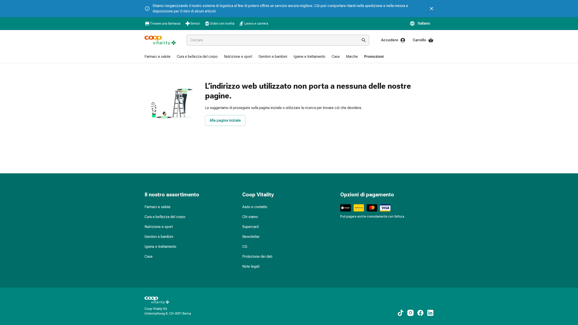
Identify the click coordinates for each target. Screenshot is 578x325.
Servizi (195, 23)
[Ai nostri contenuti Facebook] (420, 313)
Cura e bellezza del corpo (164, 217)
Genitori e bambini (158, 236)
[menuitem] (157, 57)
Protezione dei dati (257, 256)
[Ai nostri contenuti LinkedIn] (430, 313)
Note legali (250, 266)
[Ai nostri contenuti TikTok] (400, 313)
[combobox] (272, 40)
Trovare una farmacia (165, 23)
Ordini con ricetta (222, 23)
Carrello (419, 40)
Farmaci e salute (157, 207)
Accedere (389, 40)
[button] (422, 23)
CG (244, 246)
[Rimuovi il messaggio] (431, 8)
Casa (148, 256)
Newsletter (251, 236)
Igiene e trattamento (160, 246)
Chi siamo (250, 217)
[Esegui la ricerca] (363, 40)
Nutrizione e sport (158, 227)
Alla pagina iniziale (225, 120)
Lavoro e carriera (256, 23)
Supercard (250, 227)
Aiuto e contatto (254, 207)
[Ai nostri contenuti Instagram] (410, 313)
